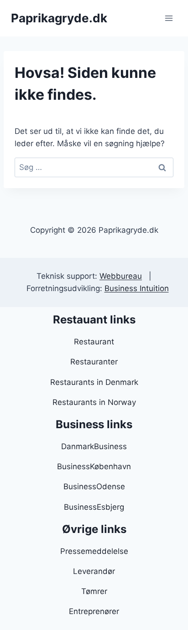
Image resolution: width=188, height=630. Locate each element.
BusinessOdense (94, 486)
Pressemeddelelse (94, 551)
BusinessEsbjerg (94, 507)
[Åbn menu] (168, 18)
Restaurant (94, 341)
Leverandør (94, 571)
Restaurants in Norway (94, 402)
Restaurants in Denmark (94, 382)
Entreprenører (94, 611)
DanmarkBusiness (94, 446)
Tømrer (94, 591)
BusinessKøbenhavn (94, 466)
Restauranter (94, 361)
